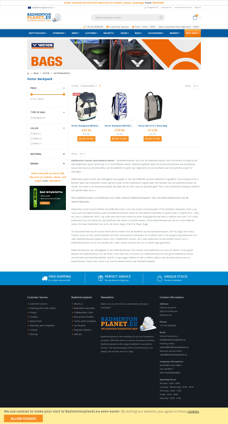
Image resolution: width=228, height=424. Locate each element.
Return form (36, 321)
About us (78, 303)
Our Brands (79, 325)
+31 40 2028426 (168, 325)
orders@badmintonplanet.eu (174, 347)
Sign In (198, 7)
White (38, 138)
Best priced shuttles (84, 316)
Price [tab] (33, 87)
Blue (37, 133)
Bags (36, 73)
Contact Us (166, 7)
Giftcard (78, 334)
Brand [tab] (34, 163)
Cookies (34, 316)
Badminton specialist (84, 308)
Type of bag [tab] (37, 112)
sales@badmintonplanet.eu (173, 354)
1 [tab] (45, 204)
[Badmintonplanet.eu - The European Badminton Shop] (45, 17)
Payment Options (83, 329)
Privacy (33, 312)
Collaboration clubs (83, 312)
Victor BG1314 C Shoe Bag (152, 125)
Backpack (39, 117)
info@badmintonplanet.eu (173, 339)
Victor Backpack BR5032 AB (86, 125)
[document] (114, 415)
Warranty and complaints (42, 325)
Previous (32, 205)
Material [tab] (36, 153)
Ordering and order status (43, 308)
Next (63, 205)
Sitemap (34, 334)
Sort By (74, 85)
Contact (34, 329)
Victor (46, 73)
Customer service (38, 303)
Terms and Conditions (85, 321)
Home (28, 73)
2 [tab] (50, 204)
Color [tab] (34, 128)
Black (37, 143)
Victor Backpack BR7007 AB (120, 125)
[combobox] (128, 17)
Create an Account (183, 7)
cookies (193, 411)
